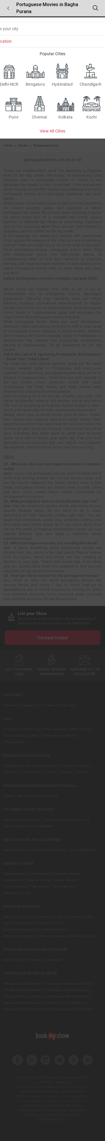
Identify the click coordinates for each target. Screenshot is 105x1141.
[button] (8, 8)
